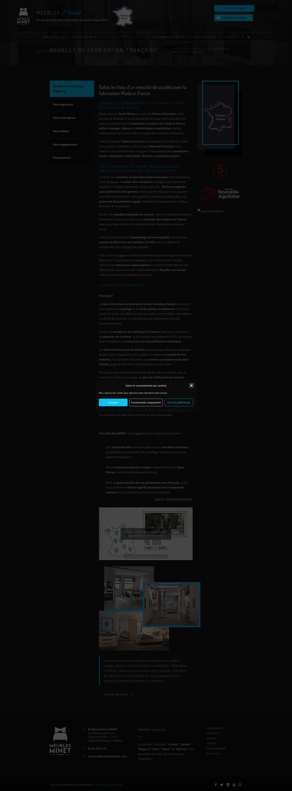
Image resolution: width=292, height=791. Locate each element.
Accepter (113, 402)
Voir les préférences (178, 402)
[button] (191, 385)
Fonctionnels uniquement (146, 402)
